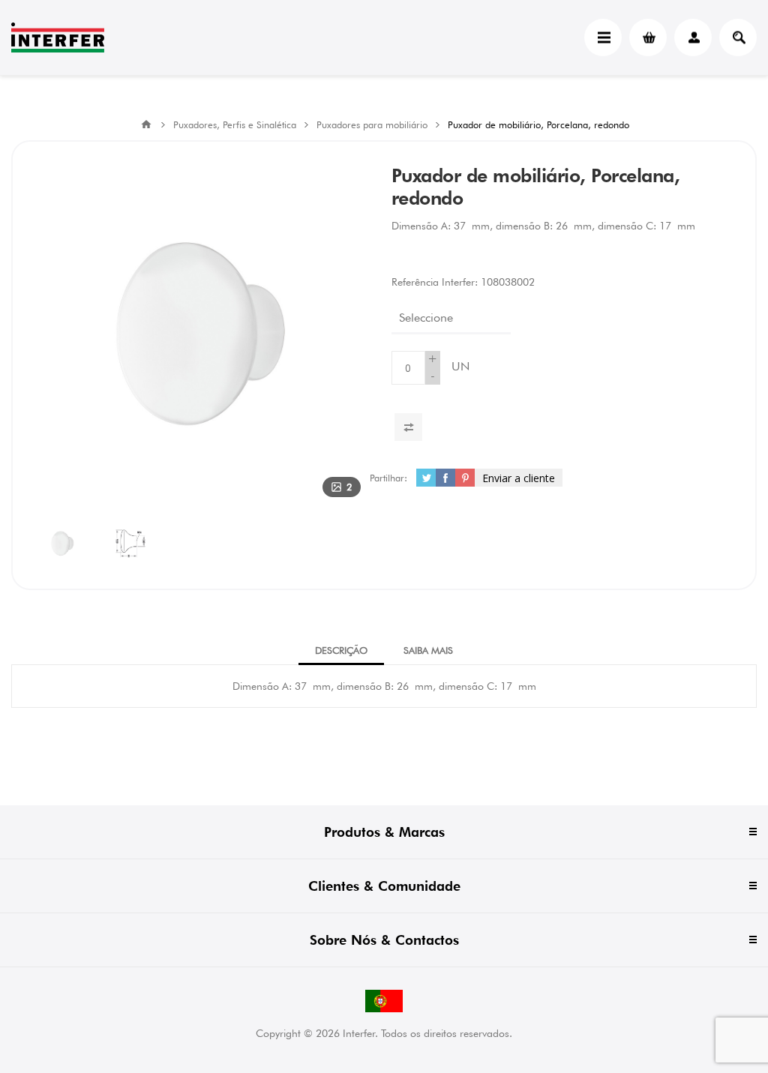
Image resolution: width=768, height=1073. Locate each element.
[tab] (341, 650)
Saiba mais (428, 650)
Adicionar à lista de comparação (408, 427)
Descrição (341, 650)
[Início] (146, 124)
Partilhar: (388, 478)
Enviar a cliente (518, 478)
